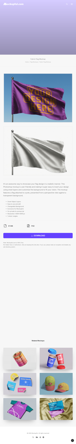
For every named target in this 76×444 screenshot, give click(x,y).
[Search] (66, 4)
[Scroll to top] (72, 440)
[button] (71, 4)
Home (27, 62)
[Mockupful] (13, 4)
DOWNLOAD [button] (39, 235)
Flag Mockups (34, 62)
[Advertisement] (38, 29)
